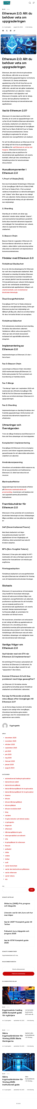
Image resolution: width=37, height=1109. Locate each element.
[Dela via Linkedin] (10, 31)
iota (6, 839)
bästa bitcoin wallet (12, 782)
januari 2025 (9, 764)
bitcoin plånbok (10, 805)
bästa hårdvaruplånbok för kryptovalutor (19, 792)
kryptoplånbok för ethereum (15, 842)
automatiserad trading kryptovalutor (18, 778)
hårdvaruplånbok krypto (13, 832)
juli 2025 (8, 751)
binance (8, 795)
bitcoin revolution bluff (13, 809)
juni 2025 (8, 754)
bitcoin (7, 798)
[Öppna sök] (30, 3)
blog (3, 9)
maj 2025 (8, 758)
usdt (6, 862)
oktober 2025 (10, 744)
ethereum (8, 829)
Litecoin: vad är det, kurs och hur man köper (18, 914)
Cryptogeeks (7, 27)
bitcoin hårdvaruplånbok (13, 802)
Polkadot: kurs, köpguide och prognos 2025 (16, 932)
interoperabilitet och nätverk (15, 835)
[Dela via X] (7, 31)
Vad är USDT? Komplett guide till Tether (18, 923)
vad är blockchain (11, 866)
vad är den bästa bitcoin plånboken (17, 869)
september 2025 (11, 748)
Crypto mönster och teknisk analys (17, 819)
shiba (7, 852)
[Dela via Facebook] (3, 31)
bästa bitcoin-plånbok (12, 785)
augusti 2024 (9, 768)
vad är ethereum (11, 872)
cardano (8, 815)
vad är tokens (10, 876)
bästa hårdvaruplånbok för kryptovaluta (19, 788)
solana (7, 856)
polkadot (8, 849)
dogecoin (8, 825)
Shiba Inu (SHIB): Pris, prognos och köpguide (17, 904)
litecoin (7, 846)
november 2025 (10, 741)
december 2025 (10, 737)
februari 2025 (10, 761)
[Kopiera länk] (14, 31)
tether (7, 859)
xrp (6, 879)
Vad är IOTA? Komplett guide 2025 (16, 941)
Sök (3, 886)
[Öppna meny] (34, 3)
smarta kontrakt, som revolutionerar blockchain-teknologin (15, 291)
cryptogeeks (9, 822)
